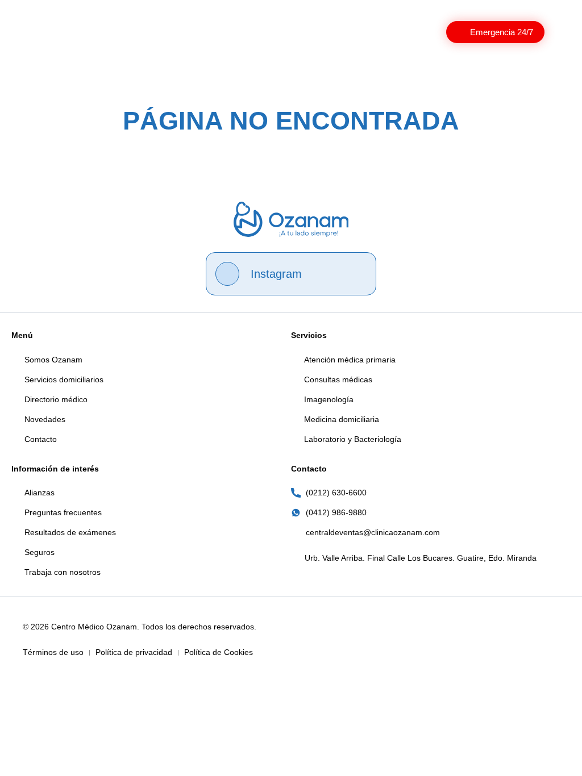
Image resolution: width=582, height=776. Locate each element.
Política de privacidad (133, 652)
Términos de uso (53, 652)
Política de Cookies (218, 652)
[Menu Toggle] (563, 31)
